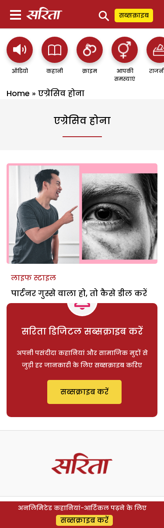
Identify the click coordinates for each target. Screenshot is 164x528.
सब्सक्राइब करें (84, 392)
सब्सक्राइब (134, 15)
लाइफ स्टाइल (33, 278)
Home (18, 93)
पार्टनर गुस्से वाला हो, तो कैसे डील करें (79, 293)
